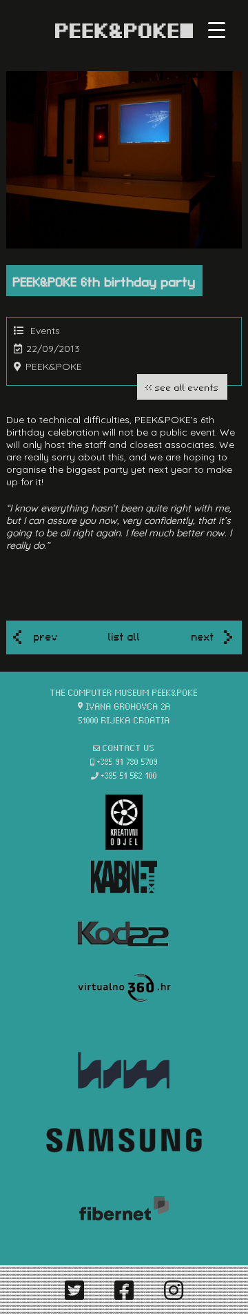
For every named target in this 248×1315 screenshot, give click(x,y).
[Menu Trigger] (217, 29)
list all (124, 636)
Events (45, 330)
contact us (129, 747)
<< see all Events (182, 387)
